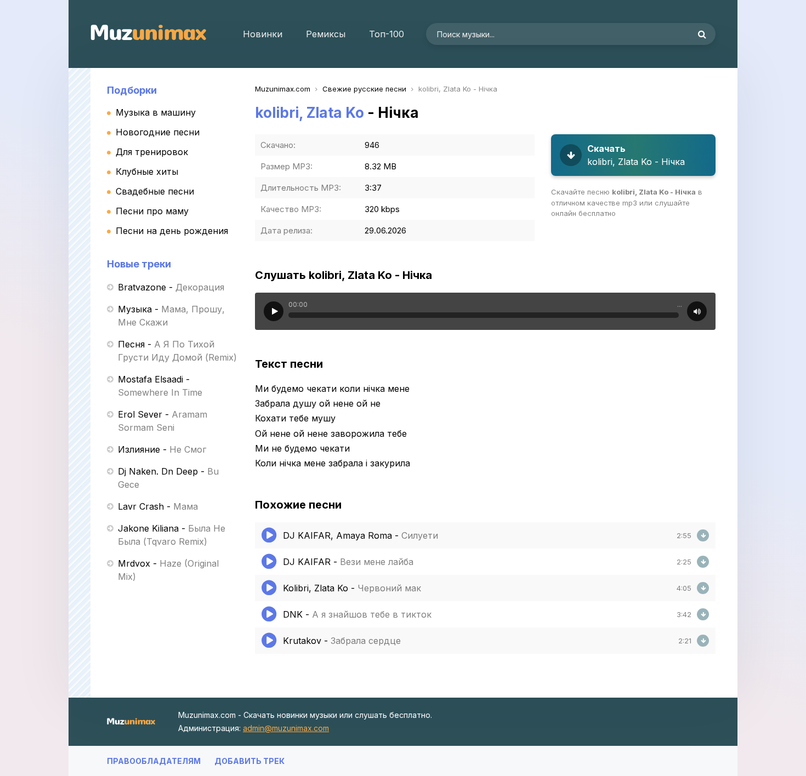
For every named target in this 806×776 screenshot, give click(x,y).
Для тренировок (152, 151)
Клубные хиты (147, 171)
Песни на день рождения (172, 230)
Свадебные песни (155, 191)
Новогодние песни (158, 132)
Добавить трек (249, 761)
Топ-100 (386, 33)
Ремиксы (325, 33)
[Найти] (702, 34)
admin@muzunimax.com (286, 728)
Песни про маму (152, 211)
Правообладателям (154, 761)
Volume (697, 311)
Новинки (262, 33)
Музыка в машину (156, 112)
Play (273, 311)
